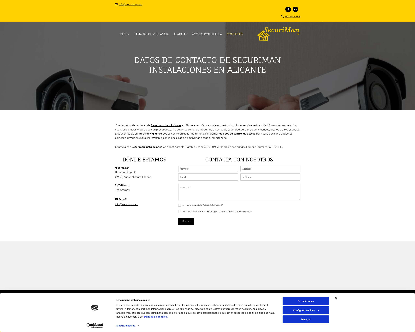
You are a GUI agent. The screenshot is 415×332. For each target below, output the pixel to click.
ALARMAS (180, 34)
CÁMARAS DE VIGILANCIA (151, 34)
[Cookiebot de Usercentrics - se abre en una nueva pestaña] (95, 325)
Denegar (306, 319)
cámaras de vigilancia (148, 133)
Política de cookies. (156, 316)
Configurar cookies (304, 310)
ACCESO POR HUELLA (207, 34)
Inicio (124, 34)
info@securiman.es (130, 4)
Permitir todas (306, 301)
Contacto (235, 34)
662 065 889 (292, 16)
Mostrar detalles (125, 325)
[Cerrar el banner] (336, 298)
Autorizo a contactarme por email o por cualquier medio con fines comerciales (217, 211)
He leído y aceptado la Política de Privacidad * (202, 205)
